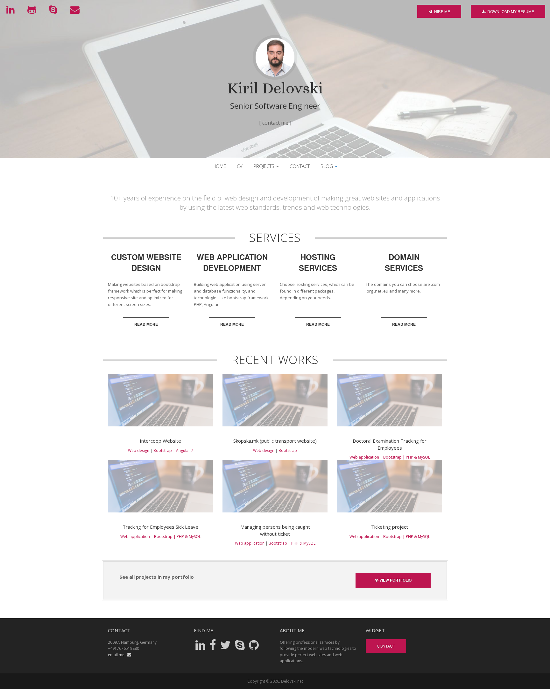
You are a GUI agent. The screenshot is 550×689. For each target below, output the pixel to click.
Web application (364, 457)
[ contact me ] (275, 123)
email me (117, 654)
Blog (327, 166)
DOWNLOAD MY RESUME (509, 11)
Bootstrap (162, 450)
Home (219, 166)
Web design (138, 450)
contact (386, 646)
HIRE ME (441, 11)
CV (240, 166)
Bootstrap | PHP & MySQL (406, 457)
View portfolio (395, 580)
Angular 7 (184, 450)
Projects (264, 166)
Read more (146, 324)
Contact (300, 166)
